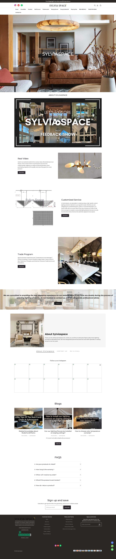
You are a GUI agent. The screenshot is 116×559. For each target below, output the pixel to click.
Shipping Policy (69, 519)
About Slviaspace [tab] (45, 351)
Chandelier (23, 9)
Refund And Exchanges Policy (69, 529)
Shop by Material (64, 9)
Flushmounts (46, 9)
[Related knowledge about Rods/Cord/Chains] (28, 418)
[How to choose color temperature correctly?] (87, 418)
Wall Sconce (37, 9)
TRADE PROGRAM (92, 9)
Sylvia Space (32, 435)
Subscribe (67, 507)
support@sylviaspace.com (25, 527)
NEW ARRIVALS (82, 9)
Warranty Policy (69, 521)
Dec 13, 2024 (24, 435)
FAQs (47, 519)
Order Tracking (47, 531)
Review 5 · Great (24, 537)
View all (58, 443)
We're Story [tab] (75, 351)
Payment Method (47, 533)
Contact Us (18, 12)
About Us (47, 521)
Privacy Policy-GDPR (69, 526)
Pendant (30, 9)
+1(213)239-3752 (24, 529)
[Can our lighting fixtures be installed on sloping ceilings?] (58, 418)
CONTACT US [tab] (62, 351)
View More (21, 172)
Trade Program (47, 526)
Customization (47, 529)
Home (16, 9)
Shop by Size (74, 9)
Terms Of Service (69, 524)
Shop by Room (54, 9)
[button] (94, 5)
